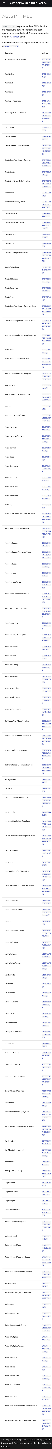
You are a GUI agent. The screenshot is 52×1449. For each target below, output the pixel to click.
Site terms (15, 1439)
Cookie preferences (31, 1439)
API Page (14, 36)
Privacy (4, 1439)
